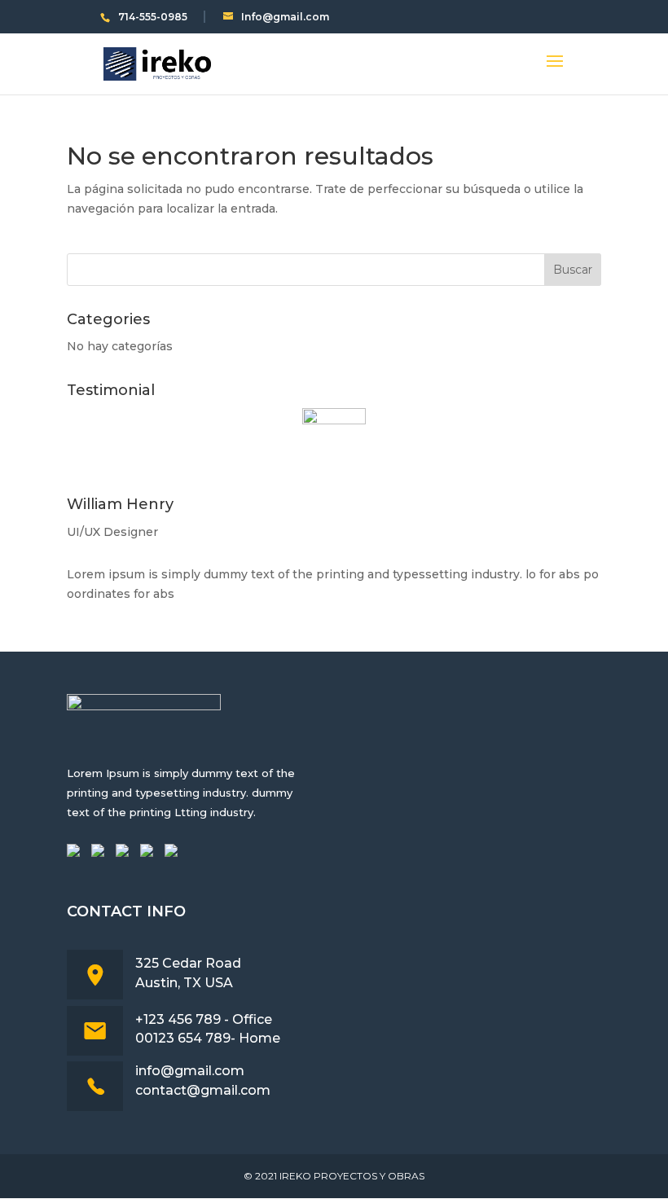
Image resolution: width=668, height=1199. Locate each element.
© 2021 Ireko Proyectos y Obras (334, 1176)
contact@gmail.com (202, 1090)
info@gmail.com (189, 1070)
